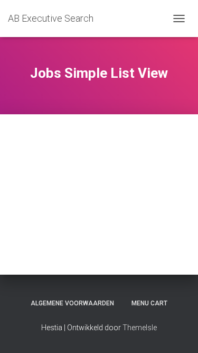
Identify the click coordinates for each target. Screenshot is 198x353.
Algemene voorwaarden (72, 303)
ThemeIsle (139, 327)
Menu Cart (149, 303)
